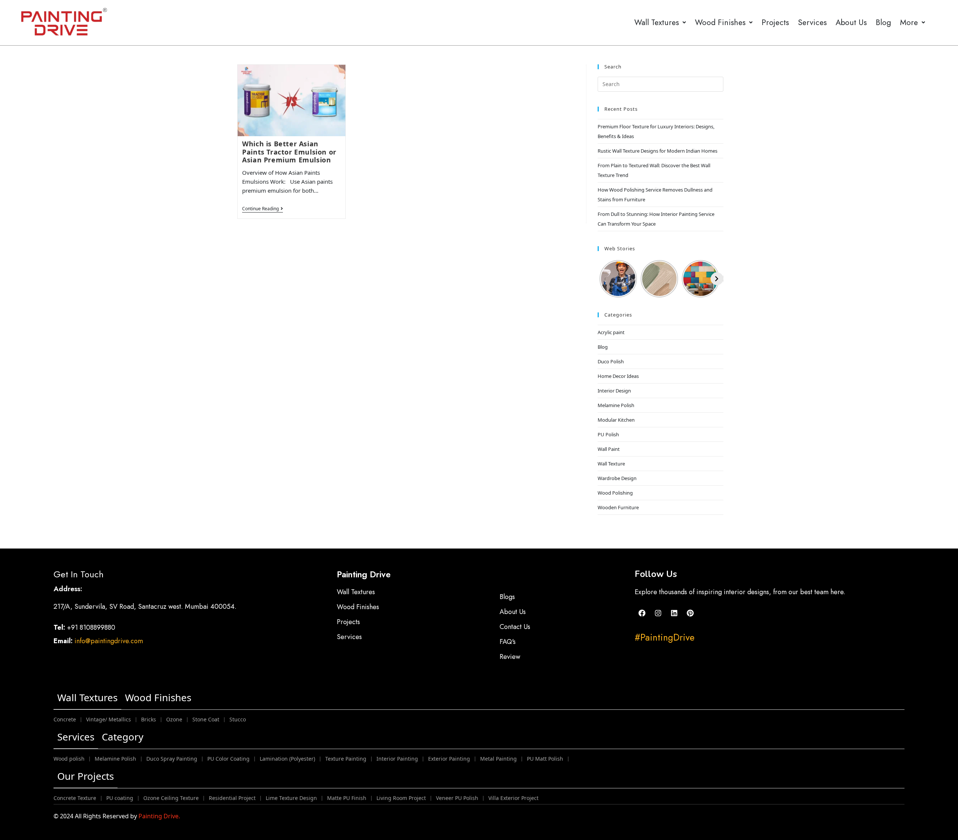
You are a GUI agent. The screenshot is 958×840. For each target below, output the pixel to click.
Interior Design (614, 390)
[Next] (717, 278)
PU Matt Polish (545, 758)
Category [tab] (122, 736)
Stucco (237, 719)
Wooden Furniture (618, 507)
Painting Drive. (159, 816)
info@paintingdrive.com (108, 641)
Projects (775, 22)
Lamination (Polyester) (287, 758)
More (909, 22)
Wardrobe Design (617, 478)
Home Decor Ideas (618, 376)
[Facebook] (642, 613)
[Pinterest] (690, 613)
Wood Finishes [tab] (158, 697)
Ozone (174, 719)
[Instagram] (658, 613)
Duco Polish (611, 361)
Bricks (148, 719)
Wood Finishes (720, 22)
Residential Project (232, 797)
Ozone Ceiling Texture (171, 797)
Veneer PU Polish (457, 797)
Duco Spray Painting (171, 758)
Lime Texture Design (291, 797)
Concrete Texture (75, 797)
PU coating (119, 797)
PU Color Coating (228, 758)
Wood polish (69, 758)
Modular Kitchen (616, 419)
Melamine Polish (616, 405)
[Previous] (604, 278)
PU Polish (608, 434)
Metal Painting (498, 758)
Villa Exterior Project (513, 797)
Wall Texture (611, 463)
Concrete (65, 719)
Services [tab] (75, 736)
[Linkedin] (674, 613)
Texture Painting (345, 758)
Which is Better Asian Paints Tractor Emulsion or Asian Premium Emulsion (289, 151)
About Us (851, 22)
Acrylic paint (611, 332)
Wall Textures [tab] (87, 697)
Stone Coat (205, 719)
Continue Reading (262, 209)
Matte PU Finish (346, 797)
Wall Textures (656, 22)
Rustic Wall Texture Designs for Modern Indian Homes (657, 150)
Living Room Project (401, 797)
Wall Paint (609, 449)
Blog (883, 22)
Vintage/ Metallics (108, 719)
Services (812, 22)
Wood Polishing (615, 492)
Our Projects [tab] (85, 776)
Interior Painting (397, 758)
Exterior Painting (449, 758)
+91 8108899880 (92, 627)
